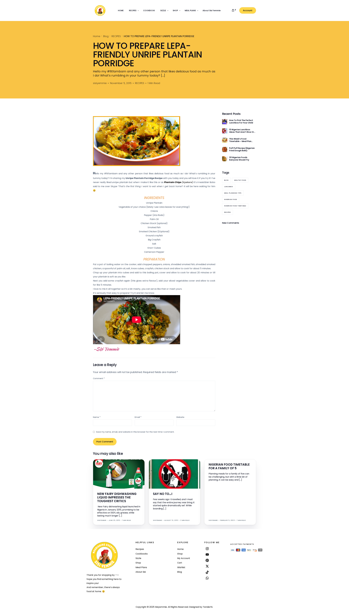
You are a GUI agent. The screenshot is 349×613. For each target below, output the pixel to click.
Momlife (218, 460)
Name (96, 417)
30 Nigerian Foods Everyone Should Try (239, 158)
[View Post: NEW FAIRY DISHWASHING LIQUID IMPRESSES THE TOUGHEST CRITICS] (119, 474)
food (212, 460)
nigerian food (230, 199)
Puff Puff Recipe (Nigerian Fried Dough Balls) (242, 149)
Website (180, 417)
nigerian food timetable (235, 206)
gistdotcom (160, 465)
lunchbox (228, 187)
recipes (227, 212)
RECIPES (139, 83)
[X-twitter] (207, 566)
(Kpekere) (178, 182)
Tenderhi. (208, 606)
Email (138, 417)
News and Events (119, 465)
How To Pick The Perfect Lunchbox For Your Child (241, 121)
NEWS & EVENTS (104, 465)
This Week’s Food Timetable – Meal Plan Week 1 (240, 140)
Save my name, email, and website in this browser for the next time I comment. (135, 432)
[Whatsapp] (207, 578)
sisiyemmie (100, 83)
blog (226, 180)
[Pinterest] (207, 560)
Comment (99, 378)
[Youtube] (207, 554)
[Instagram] (207, 548)
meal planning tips (232, 193)
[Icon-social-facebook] (207, 584)
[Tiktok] (207, 572)
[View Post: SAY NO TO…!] (174, 474)
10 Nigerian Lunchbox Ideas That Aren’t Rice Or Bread (241, 130)
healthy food (240, 180)
